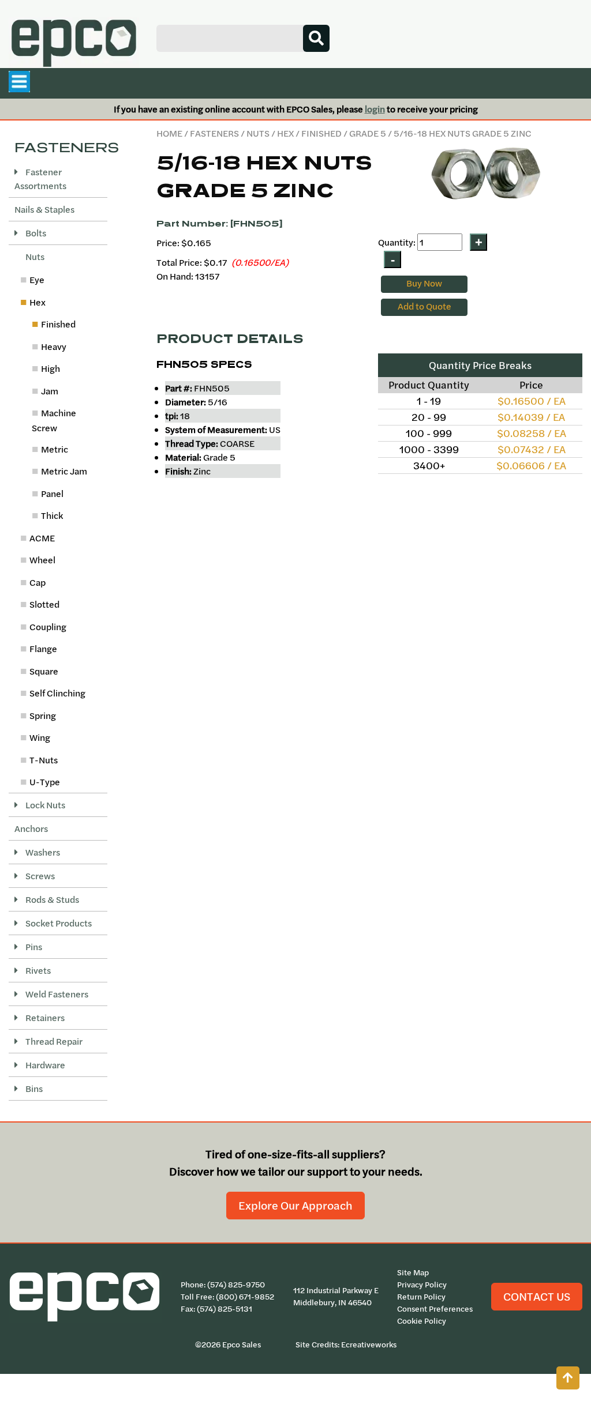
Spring (42, 715)
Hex (285, 133)
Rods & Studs (51, 899)
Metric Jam (64, 471)
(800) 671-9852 (245, 1296)
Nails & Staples (44, 209)
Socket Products (58, 923)
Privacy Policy (422, 1284)
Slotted (44, 604)
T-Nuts (43, 760)
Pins (33, 946)
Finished (321, 133)
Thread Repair (53, 1041)
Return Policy (421, 1296)
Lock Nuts (44, 805)
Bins (33, 1088)
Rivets (37, 970)
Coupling (47, 626)
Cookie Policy (421, 1321)
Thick (52, 515)
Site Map (413, 1272)
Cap (37, 582)
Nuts (258, 133)
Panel (52, 493)
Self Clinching (57, 693)
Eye (36, 279)
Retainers (44, 1017)
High (50, 368)
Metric (54, 449)
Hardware (44, 1065)
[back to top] (567, 1377)
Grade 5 (367, 133)
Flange (43, 648)
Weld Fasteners (56, 994)
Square (43, 671)
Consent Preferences (435, 1309)
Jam (49, 391)
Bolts (35, 233)
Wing (39, 737)
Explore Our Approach (295, 1205)
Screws (39, 875)
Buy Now (424, 283)
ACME (42, 538)
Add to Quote (424, 306)
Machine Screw (54, 420)
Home (169, 133)
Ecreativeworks (369, 1344)
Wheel (42, 559)
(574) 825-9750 (236, 1284)
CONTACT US (536, 1296)
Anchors (31, 828)
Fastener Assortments (40, 178)
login (375, 109)
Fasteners (214, 133)
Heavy (53, 346)
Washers (42, 852)
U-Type (44, 781)
